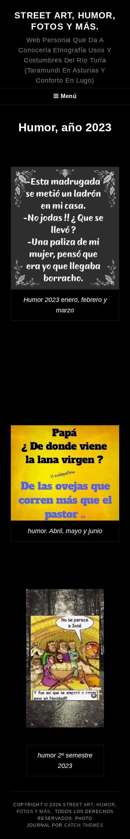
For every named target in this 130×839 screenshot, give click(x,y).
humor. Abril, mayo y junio (65, 531)
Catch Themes (83, 825)
